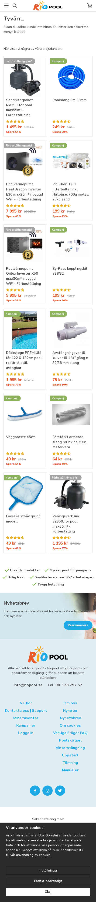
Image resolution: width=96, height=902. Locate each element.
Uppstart (70, 755)
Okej (48, 892)
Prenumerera (78, 625)
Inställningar (48, 871)
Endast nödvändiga (48, 881)
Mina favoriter (25, 718)
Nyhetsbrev (16, 603)
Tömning (70, 762)
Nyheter (70, 710)
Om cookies (70, 725)
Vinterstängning (70, 747)
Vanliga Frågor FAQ (70, 733)
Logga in (25, 733)
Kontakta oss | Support (26, 710)
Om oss (70, 703)
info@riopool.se (28, 685)
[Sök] (14, 5)
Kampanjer (25, 725)
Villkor (26, 703)
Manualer (70, 770)
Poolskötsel (70, 740)
